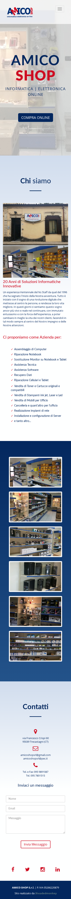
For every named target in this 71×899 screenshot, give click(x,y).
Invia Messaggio (35, 844)
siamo (35, 181)
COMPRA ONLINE (35, 117)
